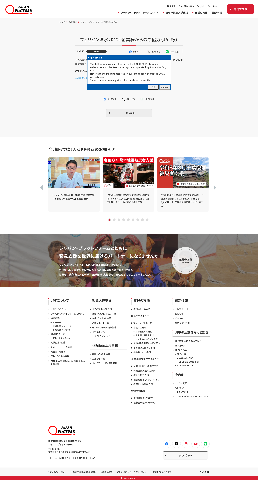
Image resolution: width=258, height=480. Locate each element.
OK (153, 87)
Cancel (165, 87)
